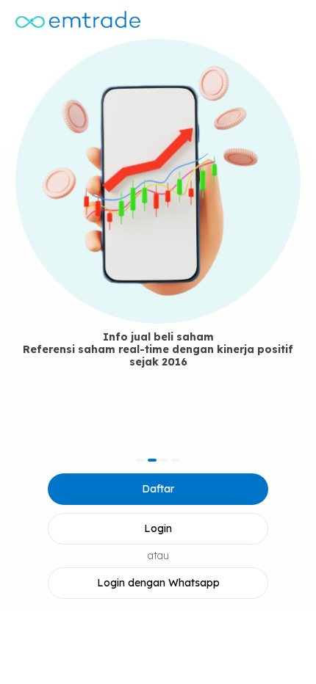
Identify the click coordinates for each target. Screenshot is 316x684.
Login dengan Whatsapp (158, 582)
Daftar (158, 488)
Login (158, 528)
